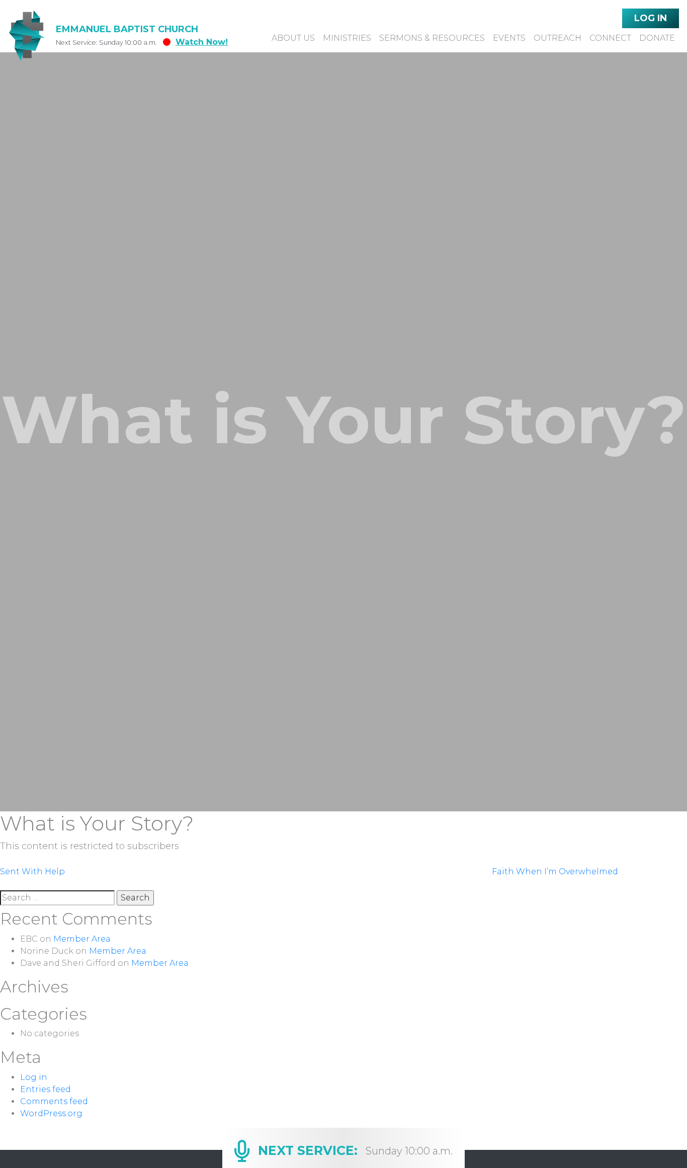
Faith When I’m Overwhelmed (555, 871)
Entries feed (45, 1089)
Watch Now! (202, 42)
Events (509, 38)
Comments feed (54, 1101)
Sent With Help (32, 871)
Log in (33, 1077)
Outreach (557, 38)
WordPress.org (51, 1113)
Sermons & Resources (432, 38)
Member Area (82, 939)
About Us (293, 38)
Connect (610, 38)
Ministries (347, 38)
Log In (650, 18)
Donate (657, 38)
